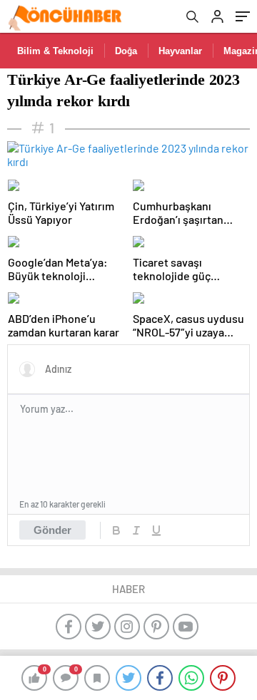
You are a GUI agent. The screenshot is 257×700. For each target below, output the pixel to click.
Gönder (52, 530)
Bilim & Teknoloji (55, 51)
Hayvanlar (180, 51)
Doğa (126, 51)
